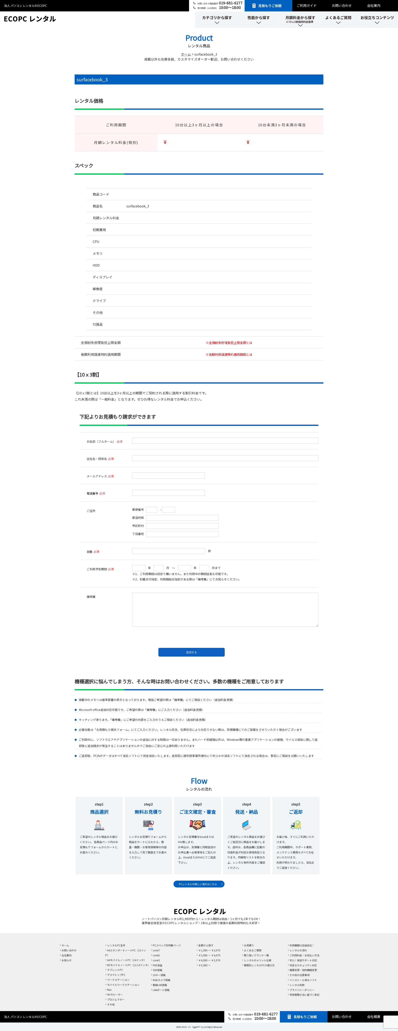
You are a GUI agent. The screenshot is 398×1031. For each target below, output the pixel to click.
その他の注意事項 (299, 975)
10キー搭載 (159, 975)
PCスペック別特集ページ (167, 945)
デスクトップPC (116, 974)
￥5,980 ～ (204, 965)
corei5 (156, 955)
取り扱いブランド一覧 (256, 955)
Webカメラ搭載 (161, 980)
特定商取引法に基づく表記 (304, 994)
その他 (111, 1004)
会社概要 (373, 1016)
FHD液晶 (157, 965)
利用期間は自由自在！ (302, 945)
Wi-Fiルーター (115, 994)
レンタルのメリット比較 (257, 960)
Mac (109, 989)
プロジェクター (116, 999)
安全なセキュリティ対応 (303, 965)
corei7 (156, 950)
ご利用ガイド (307, 5)
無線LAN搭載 (160, 985)
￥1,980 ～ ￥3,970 (209, 950)
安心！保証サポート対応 (303, 960)
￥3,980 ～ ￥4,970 (209, 955)
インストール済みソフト (303, 980)
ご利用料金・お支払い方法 (304, 955)
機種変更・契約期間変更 (303, 970)
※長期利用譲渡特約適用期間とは (229, 354)
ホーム (65, 945)
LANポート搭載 (161, 990)
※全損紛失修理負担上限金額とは (229, 342)
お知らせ (67, 960)
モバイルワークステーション (123, 984)
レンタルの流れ (298, 950)
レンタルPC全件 (116, 945)
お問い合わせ (342, 5)
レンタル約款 (297, 985)
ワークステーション (118, 979)
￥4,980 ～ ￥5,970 (209, 960)
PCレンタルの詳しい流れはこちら (198, 884)
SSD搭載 (157, 970)
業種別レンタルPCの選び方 (259, 965)
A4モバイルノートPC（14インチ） (126, 960)
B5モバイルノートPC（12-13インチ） (128, 965)
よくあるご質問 (252, 950)
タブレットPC (115, 969)
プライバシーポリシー (302, 990)
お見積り (249, 945)
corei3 (156, 960)
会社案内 (373, 5)
